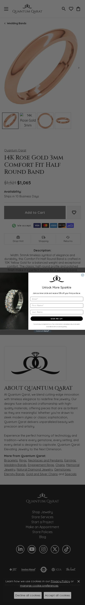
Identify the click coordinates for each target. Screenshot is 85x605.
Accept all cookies (57, 595)
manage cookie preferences (39, 585)
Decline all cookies (27, 595)
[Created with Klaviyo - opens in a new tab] (42, 331)
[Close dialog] (82, 275)
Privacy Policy (60, 581)
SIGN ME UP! (57, 319)
